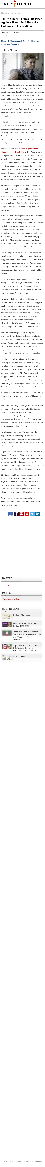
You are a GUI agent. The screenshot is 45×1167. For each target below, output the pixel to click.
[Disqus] (22, 546)
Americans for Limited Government (30, 1161)
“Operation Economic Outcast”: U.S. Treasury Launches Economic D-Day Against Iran (26, 648)
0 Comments (16, 13)
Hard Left (7, 35)
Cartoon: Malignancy (22, 615)
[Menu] (41, 4)
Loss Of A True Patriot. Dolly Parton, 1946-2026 (25, 624)
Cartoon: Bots (19, 656)
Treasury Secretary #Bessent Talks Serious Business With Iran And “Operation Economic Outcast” (27, 635)
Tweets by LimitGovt (9, 584)
